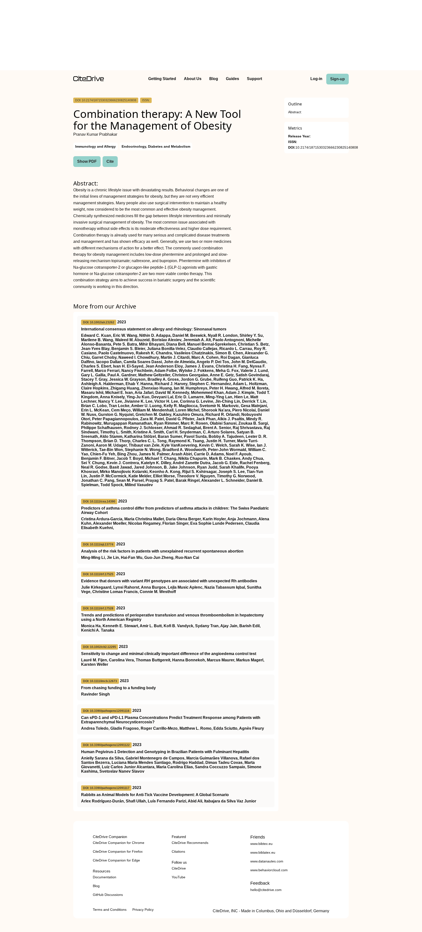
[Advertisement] (211, 36)
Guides (232, 79)
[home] (88, 80)
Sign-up (337, 79)
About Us (192, 79)
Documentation (104, 877)
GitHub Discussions (108, 895)
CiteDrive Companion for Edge (116, 860)
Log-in (316, 79)
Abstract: (295, 112)
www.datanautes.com (266, 861)
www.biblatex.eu (262, 852)
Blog (213, 79)
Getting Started (162, 79)
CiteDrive (179, 868)
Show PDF (87, 161)
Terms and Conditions (110, 910)
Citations (178, 851)
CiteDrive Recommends (190, 843)
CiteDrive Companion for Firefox (118, 851)
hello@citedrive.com (266, 890)
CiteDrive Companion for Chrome (118, 843)
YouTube (178, 877)
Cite (110, 161)
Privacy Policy (143, 910)
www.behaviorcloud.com (269, 870)
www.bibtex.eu (261, 844)
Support (254, 79)
